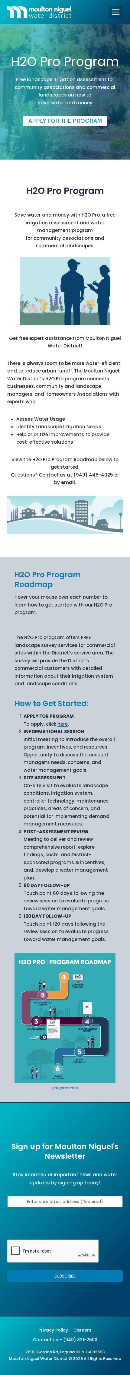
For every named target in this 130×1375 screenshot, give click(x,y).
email (68, 482)
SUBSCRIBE (65, 1276)
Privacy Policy (53, 1330)
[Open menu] (116, 12)
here (62, 724)
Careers (82, 1330)
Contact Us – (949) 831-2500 (65, 1340)
